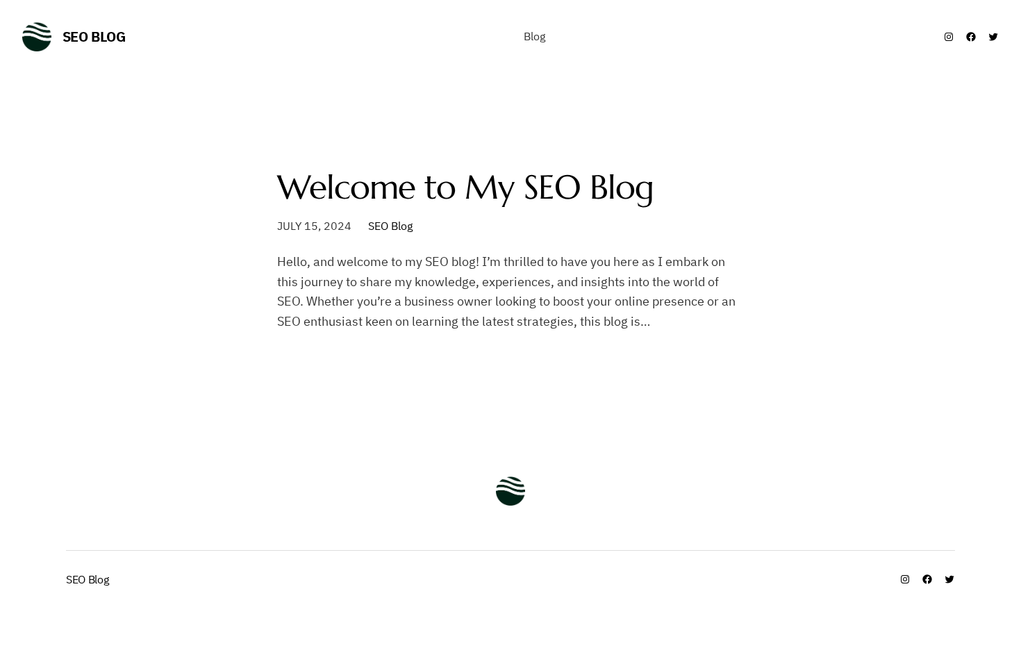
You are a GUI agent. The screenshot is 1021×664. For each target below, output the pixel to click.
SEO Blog (94, 36)
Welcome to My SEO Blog (465, 187)
